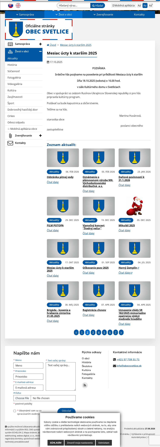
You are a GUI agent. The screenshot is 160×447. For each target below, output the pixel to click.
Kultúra (12, 90)
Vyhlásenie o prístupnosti (143, 434)
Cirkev (11, 116)
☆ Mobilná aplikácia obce (22, 129)
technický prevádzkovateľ (17, 441)
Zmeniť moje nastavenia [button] (80, 442)
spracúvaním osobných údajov (33, 413)
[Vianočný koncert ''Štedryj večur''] (99, 206)
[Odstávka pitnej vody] (63, 157)
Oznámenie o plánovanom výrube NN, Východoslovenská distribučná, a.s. (98, 181)
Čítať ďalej (53, 182)
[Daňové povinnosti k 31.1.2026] (135, 157)
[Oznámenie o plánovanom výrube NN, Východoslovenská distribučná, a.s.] (99, 157)
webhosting (10, 435)
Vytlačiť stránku (122, 434)
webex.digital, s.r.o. (25, 435)
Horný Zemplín (128, 267)
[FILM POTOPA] (63, 206)
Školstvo (87, 366)
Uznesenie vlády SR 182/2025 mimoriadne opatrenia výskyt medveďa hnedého (132, 314)
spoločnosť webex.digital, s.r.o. (38, 438)
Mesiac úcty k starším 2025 (75, 45)
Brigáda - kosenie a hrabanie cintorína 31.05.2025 (58, 313)
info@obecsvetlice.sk (129, 366)
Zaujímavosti (15, 97)
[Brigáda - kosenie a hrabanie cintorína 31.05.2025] (63, 290)
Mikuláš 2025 (127, 225)
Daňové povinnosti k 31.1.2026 (131, 178)
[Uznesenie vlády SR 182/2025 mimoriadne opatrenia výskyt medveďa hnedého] (135, 290)
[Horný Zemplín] (135, 248)
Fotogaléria (14, 77)
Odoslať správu (66, 412)
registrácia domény (14, 438)
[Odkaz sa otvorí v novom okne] (85, 385)
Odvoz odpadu (16, 122)
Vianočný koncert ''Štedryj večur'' (94, 227)
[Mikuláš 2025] (135, 206)
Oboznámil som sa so (33, 412)
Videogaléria (15, 84)
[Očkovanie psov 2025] (99, 248)
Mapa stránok (30, 432)
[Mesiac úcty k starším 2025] (63, 248)
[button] (24, 14)
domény (39, 435)
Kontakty (139, 14)
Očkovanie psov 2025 (96, 267)
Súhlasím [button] (55, 442)
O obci (85, 358)
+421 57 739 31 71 (128, 359)
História (12, 65)
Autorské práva (138, 437)
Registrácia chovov (94, 310)
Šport (11, 103)
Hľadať (99, 5)
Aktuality (13, 58)
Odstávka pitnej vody (60, 177)
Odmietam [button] (103, 442)
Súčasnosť (14, 71)
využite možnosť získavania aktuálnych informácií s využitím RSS (24, 428)
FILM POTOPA (55, 225)
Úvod (52, 45)
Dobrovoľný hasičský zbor (23, 109)
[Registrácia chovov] (99, 290)
